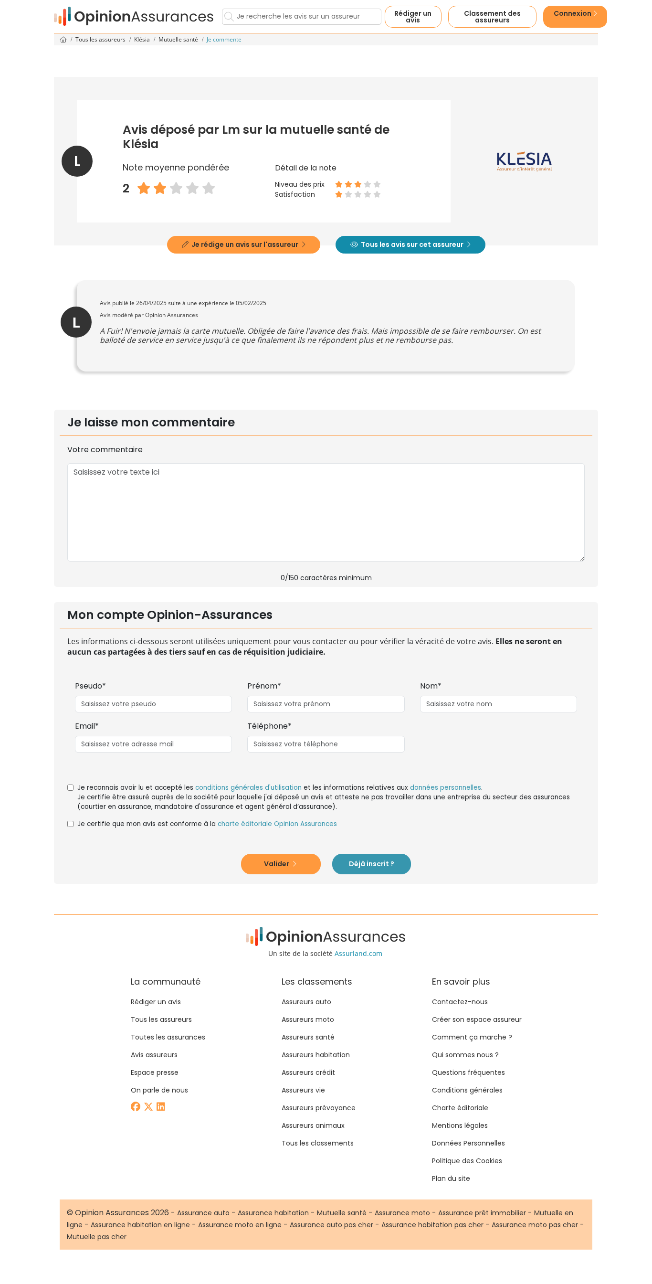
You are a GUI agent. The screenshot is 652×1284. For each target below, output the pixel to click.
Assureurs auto (306, 1002)
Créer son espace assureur (477, 1019)
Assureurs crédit (308, 1072)
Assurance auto (203, 1213)
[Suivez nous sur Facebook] (136, 1107)
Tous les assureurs (101, 39)
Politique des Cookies (467, 1161)
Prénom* (264, 685)
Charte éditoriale (460, 1108)
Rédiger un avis (412, 17)
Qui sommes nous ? (465, 1055)
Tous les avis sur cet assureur (412, 244)
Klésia (142, 39)
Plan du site (451, 1178)
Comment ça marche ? (472, 1037)
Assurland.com (358, 953)
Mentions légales (460, 1125)
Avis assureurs (154, 1055)
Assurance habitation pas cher (432, 1225)
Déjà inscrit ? (371, 864)
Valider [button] (277, 864)
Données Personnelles (468, 1143)
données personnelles (445, 787)
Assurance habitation (273, 1213)
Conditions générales (467, 1090)
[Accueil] (134, 16)
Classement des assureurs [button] (492, 17)
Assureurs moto (308, 1019)
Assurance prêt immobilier (482, 1213)
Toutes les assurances (168, 1037)
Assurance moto (402, 1213)
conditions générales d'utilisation (248, 787)
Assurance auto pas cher (331, 1225)
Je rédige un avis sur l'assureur (245, 244)
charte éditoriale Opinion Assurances (277, 823)
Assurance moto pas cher (535, 1225)
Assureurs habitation (316, 1055)
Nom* (431, 685)
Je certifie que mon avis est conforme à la (207, 823)
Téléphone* (269, 726)
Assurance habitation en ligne (140, 1225)
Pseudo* (90, 685)
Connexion (573, 13)
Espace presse (155, 1072)
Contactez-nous (460, 1002)
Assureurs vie (303, 1090)
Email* (87, 726)
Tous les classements (318, 1143)
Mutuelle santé (179, 39)
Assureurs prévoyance (319, 1108)
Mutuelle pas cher (96, 1237)
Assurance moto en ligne (240, 1225)
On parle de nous (159, 1090)
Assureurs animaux (313, 1125)
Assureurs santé (308, 1037)
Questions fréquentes (468, 1072)
